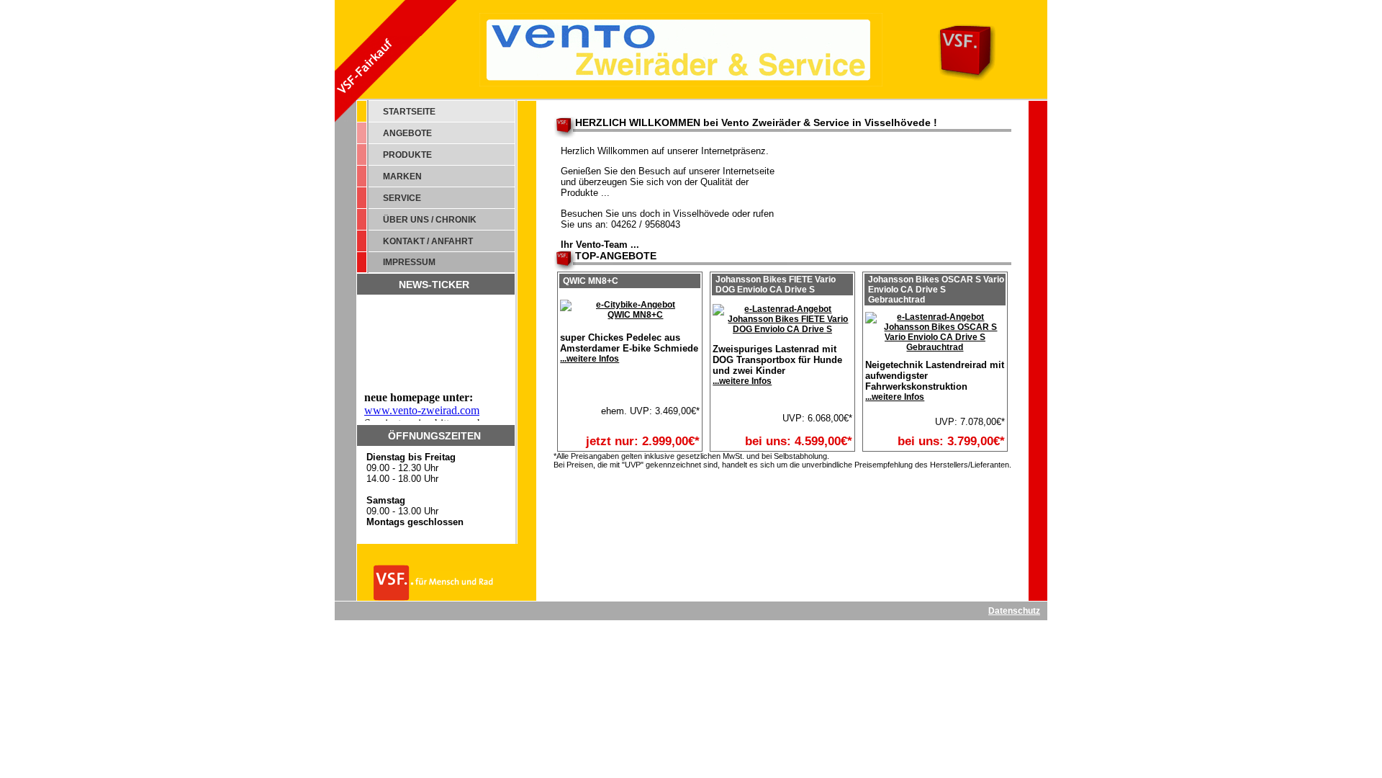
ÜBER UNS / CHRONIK (430, 220)
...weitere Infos (589, 359)
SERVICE (402, 198)
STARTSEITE (409, 112)
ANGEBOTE (407, 133)
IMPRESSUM (409, 262)
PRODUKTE (407, 155)
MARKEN (402, 176)
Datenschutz (1014, 611)
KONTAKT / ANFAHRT (428, 241)
